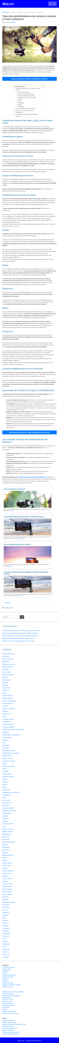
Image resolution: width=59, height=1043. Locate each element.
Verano (4, 946)
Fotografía (5, 771)
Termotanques (6, 933)
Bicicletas (5, 682)
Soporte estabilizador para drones (26, 95)
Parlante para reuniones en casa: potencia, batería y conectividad (20, 630)
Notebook (5, 860)
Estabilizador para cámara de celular (27, 97)
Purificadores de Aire (8, 1005)
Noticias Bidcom (6, 12)
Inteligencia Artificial (8, 808)
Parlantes (5, 868)
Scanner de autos (7, 894)
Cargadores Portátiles (8, 1011)
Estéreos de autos (7, 758)
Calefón (4, 693)
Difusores (5, 740)
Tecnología (5, 925)
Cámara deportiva (7, 698)
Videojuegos (6, 949)
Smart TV (5, 910)
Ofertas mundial (7, 863)
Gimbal (20, 99)
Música (4, 857)
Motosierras (5, 850)
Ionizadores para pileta (9, 810)
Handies (4, 787)
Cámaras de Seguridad (9, 975)
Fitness (4, 769)
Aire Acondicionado (8, 983)
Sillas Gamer (6, 905)
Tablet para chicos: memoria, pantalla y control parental (18, 641)
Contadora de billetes (8, 727)
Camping (4, 706)
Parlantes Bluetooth (8, 994)
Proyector (5, 881)
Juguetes (5, 816)
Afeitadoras (5, 656)
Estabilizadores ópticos (24, 92)
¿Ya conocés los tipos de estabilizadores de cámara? (27, 115)
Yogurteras (5, 957)
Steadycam (21, 103)
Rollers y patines (7, 891)
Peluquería (5, 876)
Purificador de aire (7, 884)
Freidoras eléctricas (8, 776)
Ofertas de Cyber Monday (9, 1028)
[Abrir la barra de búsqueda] (50, 4)
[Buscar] (22, 617)
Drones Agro (6, 745)
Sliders (20, 101)
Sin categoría (6, 907)
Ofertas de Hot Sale (8, 1026)
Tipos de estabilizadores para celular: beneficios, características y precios (24, 516)
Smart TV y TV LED (7, 999)
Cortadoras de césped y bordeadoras (13, 729)
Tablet (4, 918)
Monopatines (6, 847)
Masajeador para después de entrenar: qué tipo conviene (18, 638)
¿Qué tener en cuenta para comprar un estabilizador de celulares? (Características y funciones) (26, 573)
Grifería (4, 784)
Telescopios (5, 928)
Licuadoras (5, 818)
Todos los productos (8, 967)
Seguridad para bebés (8, 902)
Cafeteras (5, 685)
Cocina (4, 716)
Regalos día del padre (8, 1020)
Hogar (4, 797)
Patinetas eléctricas (8, 871)
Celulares (5, 711)
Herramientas (6, 789)
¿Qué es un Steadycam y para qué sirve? (15, 489)
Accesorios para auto (8, 654)
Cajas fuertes (6, 688)
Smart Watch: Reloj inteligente (11, 995)
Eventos (4, 763)
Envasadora (5, 748)
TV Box (4, 939)
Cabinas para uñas (7, 987)
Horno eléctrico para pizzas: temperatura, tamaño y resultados (20, 633)
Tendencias (5, 931)
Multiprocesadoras (7, 855)
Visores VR (5, 952)
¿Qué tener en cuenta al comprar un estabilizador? (25, 111)
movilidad (5, 852)
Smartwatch (5, 912)
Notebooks (5, 971)
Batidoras (5, 677)
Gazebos (4, 782)
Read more (11, 510)
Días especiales (6, 737)
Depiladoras (5, 732)
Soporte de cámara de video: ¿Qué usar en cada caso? (28, 89)
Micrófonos (5, 837)
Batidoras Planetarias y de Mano (11, 985)
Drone (4, 742)
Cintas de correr (7, 714)
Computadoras (6, 722)
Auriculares (5, 669)
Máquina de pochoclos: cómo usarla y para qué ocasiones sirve (20, 636)
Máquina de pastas (7, 831)
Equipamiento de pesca (9, 750)
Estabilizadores (8, 608)
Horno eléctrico (6, 803)
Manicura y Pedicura (8, 1003)
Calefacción (5, 690)
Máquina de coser (7, 829)
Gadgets (4, 779)
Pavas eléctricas (7, 873)
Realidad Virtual (6, 886)
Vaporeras (5, 941)
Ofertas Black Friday (20, 1024)
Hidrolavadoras (6, 795)
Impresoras (5, 805)
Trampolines (5, 936)
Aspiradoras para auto (8, 664)
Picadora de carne (7, 878)
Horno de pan (6, 800)
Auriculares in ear (7, 1001)
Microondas (5, 839)
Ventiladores (6, 944)
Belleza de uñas (6, 680)
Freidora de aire (6, 774)
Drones (4, 973)
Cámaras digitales (7, 703)
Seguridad (5, 899)
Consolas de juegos (8, 724)
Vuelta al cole (6, 954)
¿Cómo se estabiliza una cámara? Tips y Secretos (17, 544)
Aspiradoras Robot (7, 667)
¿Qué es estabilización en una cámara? (26, 108)
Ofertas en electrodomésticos (11, 1032)
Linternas (5, 821)
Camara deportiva (7, 695)
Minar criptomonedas (8, 842)
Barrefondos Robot (7, 674)
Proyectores (5, 1007)
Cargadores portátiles (8, 708)
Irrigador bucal (6, 813)
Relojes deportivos (7, 889)
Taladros (4, 920)
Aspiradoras (5, 661)
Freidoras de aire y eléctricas (10, 1013)
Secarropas (5, 897)
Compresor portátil (7, 719)
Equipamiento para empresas (10, 753)
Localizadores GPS (7, 823)
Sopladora (5, 915)
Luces (4, 826)
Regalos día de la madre (9, 1022)
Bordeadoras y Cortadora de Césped (12, 992)
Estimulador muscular (8, 761)
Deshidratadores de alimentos (11, 735)
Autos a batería (6, 672)
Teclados (5, 923)
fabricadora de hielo (8, 766)
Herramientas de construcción (11, 792)
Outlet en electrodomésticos (10, 1034)
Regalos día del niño (8, 1024)
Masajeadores (6, 834)
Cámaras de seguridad (8, 701)
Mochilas (5, 844)
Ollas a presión (6, 865)
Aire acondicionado (8, 659)
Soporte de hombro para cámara (26, 94)
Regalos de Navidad (8, 1030)
